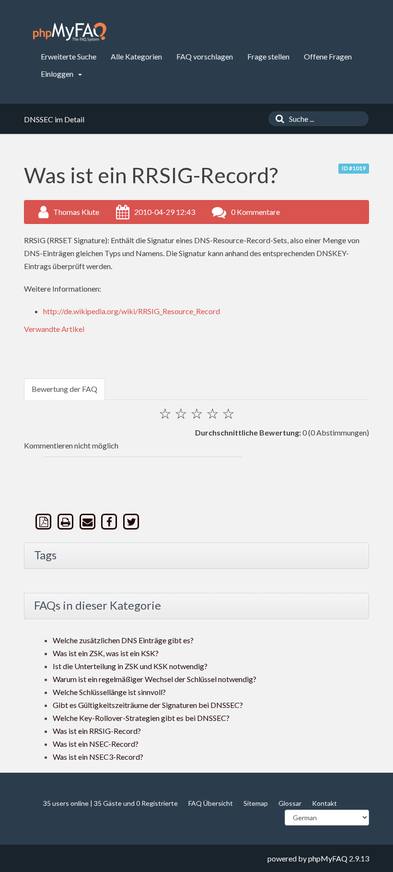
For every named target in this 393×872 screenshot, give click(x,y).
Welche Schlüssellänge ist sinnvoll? (109, 691)
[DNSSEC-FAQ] (70, 32)
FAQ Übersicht (210, 803)
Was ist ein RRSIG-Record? (97, 730)
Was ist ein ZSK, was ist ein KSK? (106, 653)
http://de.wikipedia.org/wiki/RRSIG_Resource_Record (131, 311)
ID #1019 (354, 168)
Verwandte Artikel (54, 328)
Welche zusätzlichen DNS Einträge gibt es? (123, 640)
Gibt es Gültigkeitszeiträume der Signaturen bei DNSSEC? (148, 704)
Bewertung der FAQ (64, 388)
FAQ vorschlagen (204, 56)
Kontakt (324, 803)
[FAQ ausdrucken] (67, 521)
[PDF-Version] (45, 521)
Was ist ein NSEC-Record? (96, 743)
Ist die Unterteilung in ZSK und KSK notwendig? (130, 666)
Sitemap (255, 803)
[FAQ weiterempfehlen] (88, 521)
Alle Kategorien (136, 56)
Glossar (289, 803)
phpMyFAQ (327, 858)
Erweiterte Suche (68, 56)
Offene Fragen (328, 56)
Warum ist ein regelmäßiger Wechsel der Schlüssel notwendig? (154, 678)
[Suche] (277, 118)
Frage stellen (268, 56)
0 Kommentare (255, 211)
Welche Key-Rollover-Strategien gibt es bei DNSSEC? (141, 717)
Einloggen (58, 73)
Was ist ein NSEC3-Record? (98, 756)
